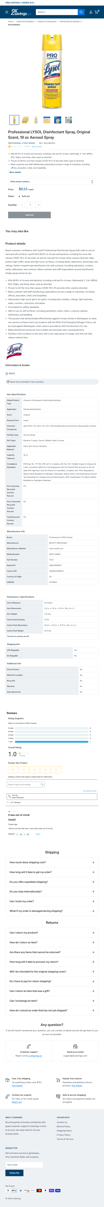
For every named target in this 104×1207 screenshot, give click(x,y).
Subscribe (14, 1173)
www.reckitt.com (56, 548)
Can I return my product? (24, 932)
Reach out (17, 1102)
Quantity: (12, 205)
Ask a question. (37, 382)
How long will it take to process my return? (34, 961)
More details (15, 172)
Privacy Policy (63, 1135)
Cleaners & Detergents (46, 21)
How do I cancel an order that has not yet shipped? (38, 1010)
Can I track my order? (22, 901)
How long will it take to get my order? (31, 872)
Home (10, 21)
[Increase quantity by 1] (38, 205)
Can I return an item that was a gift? (30, 991)
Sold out (29, 215)
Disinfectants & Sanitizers (70, 21)
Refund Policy (63, 1126)
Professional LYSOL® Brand (21, 143)
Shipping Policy (64, 1130)
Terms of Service (65, 1139)
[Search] (81, 12)
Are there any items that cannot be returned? (35, 952)
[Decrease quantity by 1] (22, 205)
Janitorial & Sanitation (25, 21)
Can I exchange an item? (24, 1000)
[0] (96, 12)
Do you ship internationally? (26, 891)
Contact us (62, 1122)
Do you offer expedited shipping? (29, 881)
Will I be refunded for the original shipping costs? (38, 971)
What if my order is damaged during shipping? (36, 910)
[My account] (91, 12)
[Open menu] (6, 12)
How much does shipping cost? (28, 862)
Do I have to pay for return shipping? (30, 981)
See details (17, 1085)
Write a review (37, 147)
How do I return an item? (24, 942)
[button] (96, 12)
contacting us (35, 1055)
